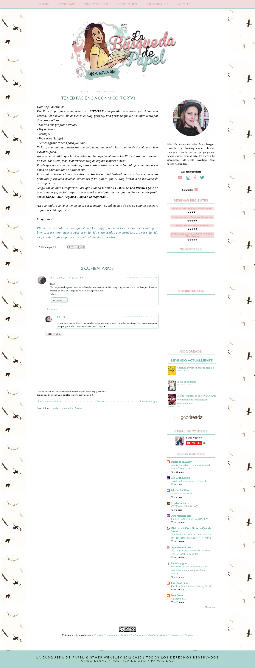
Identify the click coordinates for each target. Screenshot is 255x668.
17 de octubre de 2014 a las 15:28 (142, 278)
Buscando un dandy (181, 462)
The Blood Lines (179, 583)
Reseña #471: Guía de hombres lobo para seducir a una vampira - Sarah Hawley (189, 570)
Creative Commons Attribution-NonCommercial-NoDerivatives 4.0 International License (143, 635)
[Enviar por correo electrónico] (68, 247)
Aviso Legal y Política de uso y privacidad (127, 660)
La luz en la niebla (186, 381)
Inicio (100, 401)
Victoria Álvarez (185, 385)
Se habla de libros (180, 503)
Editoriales (158, 4)
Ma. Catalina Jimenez (66, 278)
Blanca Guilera (175, 407)
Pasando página (179, 563)
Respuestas (52, 309)
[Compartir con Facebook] (79, 247)
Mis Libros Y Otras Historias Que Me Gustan (191, 529)
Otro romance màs (181, 516)
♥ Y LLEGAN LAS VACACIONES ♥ (189, 519)
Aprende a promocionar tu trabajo (195, 367)
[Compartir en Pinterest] (83, 247)
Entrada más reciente (49, 401)
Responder (59, 300)
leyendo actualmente (192, 360)
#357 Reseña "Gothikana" (184, 506)
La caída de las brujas (181, 493)
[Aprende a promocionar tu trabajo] (172, 374)
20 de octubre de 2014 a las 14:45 (137, 317)
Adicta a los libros (180, 490)
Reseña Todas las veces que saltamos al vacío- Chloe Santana (190, 466)
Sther (61, 317)
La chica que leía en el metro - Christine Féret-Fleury (192, 235)
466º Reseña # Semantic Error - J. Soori (191, 586)
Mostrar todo (210, 607)
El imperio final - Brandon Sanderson (192, 217)
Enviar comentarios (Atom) (67, 408)
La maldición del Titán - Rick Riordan (192, 208)
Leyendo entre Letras (182, 547)
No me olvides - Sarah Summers (192, 225)
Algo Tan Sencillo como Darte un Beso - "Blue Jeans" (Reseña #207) (191, 552)
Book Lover (177, 595)
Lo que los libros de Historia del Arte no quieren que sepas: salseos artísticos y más (196, 399)
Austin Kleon (184, 371)
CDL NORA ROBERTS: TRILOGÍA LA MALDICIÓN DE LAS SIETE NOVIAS (191, 536)
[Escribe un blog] (72, 247)
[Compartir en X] (75, 247)
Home (44, 4)
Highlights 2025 (179, 598)
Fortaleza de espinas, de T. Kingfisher (190, 481)
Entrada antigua (148, 401)
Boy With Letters (180, 478)
